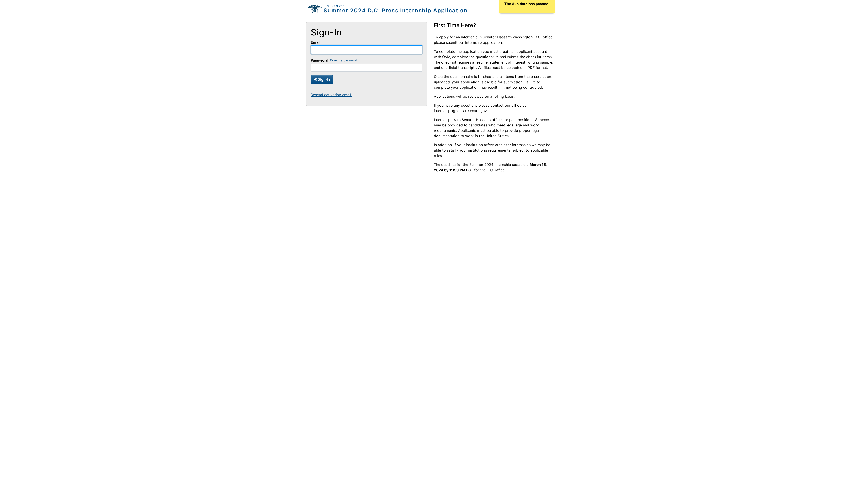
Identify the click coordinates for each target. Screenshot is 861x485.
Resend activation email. (331, 95)
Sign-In (323, 79)
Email (315, 42)
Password (319, 60)
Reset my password (343, 60)
